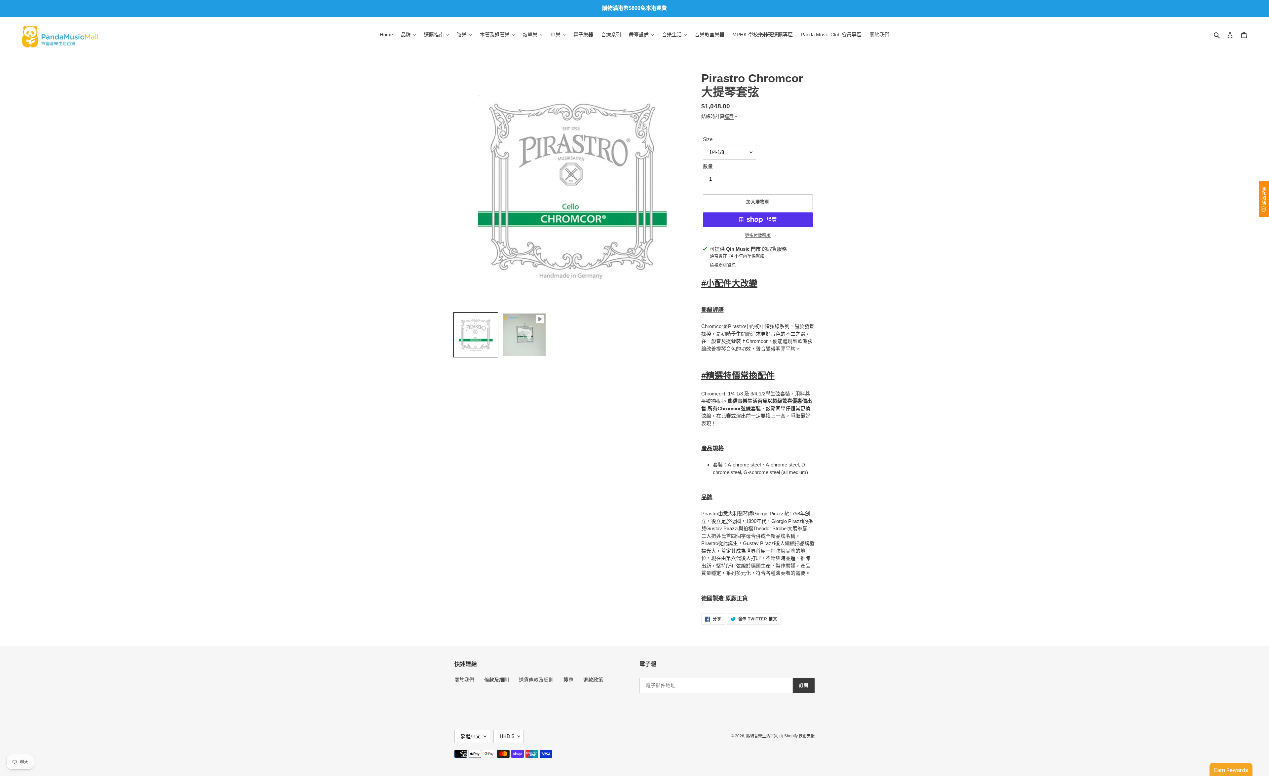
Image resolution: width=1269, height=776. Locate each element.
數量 (708, 166)
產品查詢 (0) (1264, 199)
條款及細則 (496, 680)
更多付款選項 (758, 235)
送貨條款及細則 (536, 680)
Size (707, 139)
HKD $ (507, 736)
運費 (729, 116)
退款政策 (593, 680)
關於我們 (464, 680)
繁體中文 (471, 736)
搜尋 (568, 680)
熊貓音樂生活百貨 (762, 736)
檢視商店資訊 (723, 265)
